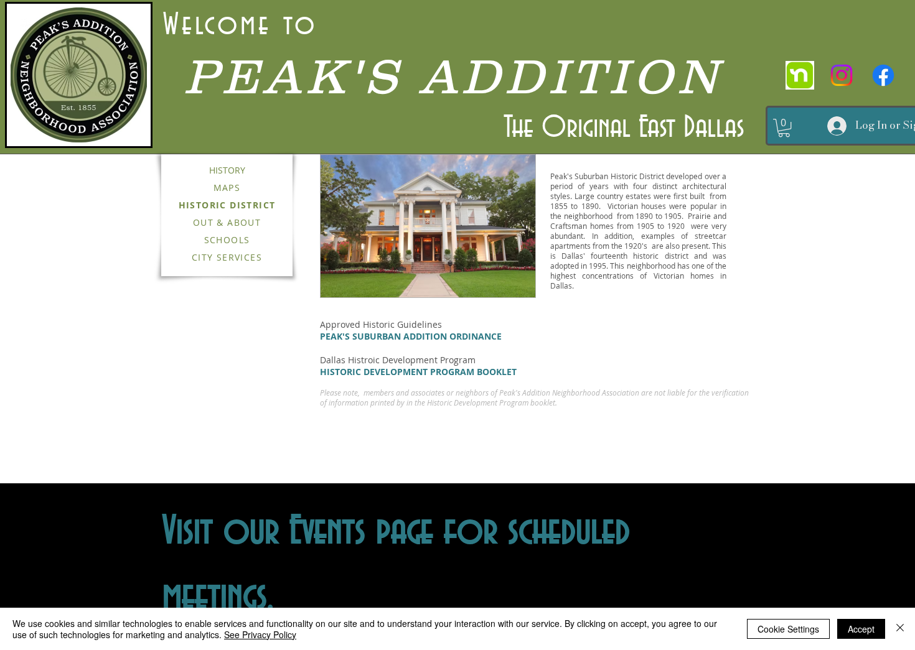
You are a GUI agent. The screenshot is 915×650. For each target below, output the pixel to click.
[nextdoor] (800, 75)
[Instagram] (841, 75)
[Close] (900, 629)
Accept (861, 629)
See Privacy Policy (260, 634)
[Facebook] (883, 75)
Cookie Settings (788, 629)
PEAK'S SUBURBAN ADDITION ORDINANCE (411, 336)
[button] (784, 128)
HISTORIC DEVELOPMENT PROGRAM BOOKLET (418, 372)
